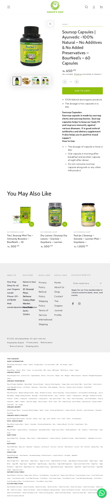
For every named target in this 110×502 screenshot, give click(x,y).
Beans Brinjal (28, 384)
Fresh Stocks (98, 478)
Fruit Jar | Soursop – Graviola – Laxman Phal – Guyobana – (87, 238)
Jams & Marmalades (90, 398)
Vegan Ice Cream (45, 461)
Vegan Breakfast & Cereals (59, 461)
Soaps (13, 450)
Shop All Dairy (11, 370)
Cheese (31, 364)
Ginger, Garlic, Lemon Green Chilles (72, 384)
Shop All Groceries (12, 392)
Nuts (86, 424)
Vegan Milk (15, 464)
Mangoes (67, 375)
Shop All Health (11, 429)
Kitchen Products (47, 455)
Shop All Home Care (12, 455)
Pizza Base (10, 413)
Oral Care (87, 447)
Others (9, 378)
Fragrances (37, 447)
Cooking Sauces (43, 398)
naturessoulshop (22, 339)
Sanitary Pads (95, 447)
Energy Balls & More (44, 429)
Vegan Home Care (17, 470)
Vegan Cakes (52, 464)
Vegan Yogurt (23, 464)
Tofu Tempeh (63, 364)
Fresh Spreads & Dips (18, 478)
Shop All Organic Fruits (13, 375)
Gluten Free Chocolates (95, 492)
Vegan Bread (32, 464)
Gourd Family (88, 384)
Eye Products (45, 447)
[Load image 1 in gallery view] (17, 81)
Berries (43, 375)
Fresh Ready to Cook (68, 478)
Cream (29, 370)
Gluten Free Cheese (89, 487)
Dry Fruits (71, 424)
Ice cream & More (37, 370)
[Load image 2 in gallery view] (26, 81)
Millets (17, 401)
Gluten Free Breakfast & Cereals (71, 490)
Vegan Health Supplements (64, 464)
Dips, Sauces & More (55, 398)
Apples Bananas (35, 375)
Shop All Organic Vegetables (15, 384)
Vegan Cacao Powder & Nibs (82, 464)
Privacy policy (32, 342)
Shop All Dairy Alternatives (14, 364)
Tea (16, 404)
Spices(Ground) (86, 401)
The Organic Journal (58, 306)
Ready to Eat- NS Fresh (31, 475)
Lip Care (77, 447)
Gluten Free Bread (29, 487)
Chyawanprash (33, 429)
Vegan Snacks (34, 461)
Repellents (75, 455)
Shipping (78, 74)
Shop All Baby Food (12, 438)
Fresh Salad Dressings (32, 478)
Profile (57, 314)
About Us (59, 287)
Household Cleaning (35, 455)
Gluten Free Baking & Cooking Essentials (48, 490)
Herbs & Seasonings (58, 392)
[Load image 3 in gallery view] (36, 81)
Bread (41, 410)
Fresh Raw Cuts (55, 475)
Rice (60, 401)
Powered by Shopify (15, 343)
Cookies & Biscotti (70, 410)
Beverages (35, 395)
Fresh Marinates (76, 418)
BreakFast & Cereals (46, 392)
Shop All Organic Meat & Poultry (16, 418)
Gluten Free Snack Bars (79, 492)
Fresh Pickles (44, 478)
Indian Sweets (79, 424)
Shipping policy (32, 346)
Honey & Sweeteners (71, 392)
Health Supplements (71, 429)
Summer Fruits (25, 375)
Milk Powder (55, 370)
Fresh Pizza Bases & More (14, 481)
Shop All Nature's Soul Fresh (15, 475)
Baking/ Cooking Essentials (26, 392)
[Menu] (8, 7)
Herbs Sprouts (97, 384)
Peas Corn (62, 387)
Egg (44, 418)
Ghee (68, 398)
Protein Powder (93, 429)
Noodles (22, 401)
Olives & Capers (42, 401)
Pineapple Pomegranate (95, 375)
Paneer (72, 370)
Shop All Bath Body (12, 447)
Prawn (63, 418)
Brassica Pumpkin (38, 384)
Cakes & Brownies (89, 410)
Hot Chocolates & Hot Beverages (88, 392)
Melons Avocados (76, 375)
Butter (26, 364)
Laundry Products (58, 455)
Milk (57, 364)
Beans (37, 392)
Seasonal (85, 375)
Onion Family (43, 387)
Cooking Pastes (77, 395)
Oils (79, 429)
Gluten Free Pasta (64, 487)
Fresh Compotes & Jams (83, 475)
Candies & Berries (22, 429)
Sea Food (29, 418)
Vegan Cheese (25, 461)
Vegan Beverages (42, 464)
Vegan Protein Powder (89, 467)
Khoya (49, 370)
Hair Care (60, 447)
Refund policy (46, 342)
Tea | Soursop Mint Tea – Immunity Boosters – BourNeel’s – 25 (20, 238)
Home (64, 24)
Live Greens (26, 387)
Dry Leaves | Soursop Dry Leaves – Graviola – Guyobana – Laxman (54, 238)
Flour (64, 398)
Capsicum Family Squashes (52, 384)
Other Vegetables (53, 387)
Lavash (47, 410)
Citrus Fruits (50, 375)
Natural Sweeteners (81, 438)
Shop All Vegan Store (13, 461)
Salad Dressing (67, 401)
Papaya (58, 375)
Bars (54, 424)
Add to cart (82, 91)
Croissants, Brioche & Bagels (30, 410)
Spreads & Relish (97, 401)
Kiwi (62, 375)
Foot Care (53, 447)
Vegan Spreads (69, 467)
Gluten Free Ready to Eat (30, 492)
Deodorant (29, 447)
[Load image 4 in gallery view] (45, 81)
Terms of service (16, 346)
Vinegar (21, 404)
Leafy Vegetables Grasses (14, 387)
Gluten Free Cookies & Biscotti (15, 495)
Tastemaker (10, 404)
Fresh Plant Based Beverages (84, 478)
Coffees (69, 395)
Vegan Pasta (18, 467)
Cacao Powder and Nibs (46, 395)
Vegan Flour (94, 464)
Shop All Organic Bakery (14, 410)
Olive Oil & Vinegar (31, 401)
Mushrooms (35, 387)
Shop (57, 291)
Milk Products (64, 370)
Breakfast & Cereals (96, 395)
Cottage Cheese (38, 364)
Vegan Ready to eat (29, 467)
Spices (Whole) (76, 401)
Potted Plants (88, 387)
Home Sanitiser (24, 455)
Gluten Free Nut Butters (14, 492)
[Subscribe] (101, 283)
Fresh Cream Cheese (55, 478)
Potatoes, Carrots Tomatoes (75, 387)
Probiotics (85, 429)
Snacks (27, 424)
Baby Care (22, 447)
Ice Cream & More (50, 364)
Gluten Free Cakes (41, 487)
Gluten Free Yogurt (16, 490)
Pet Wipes (67, 455)
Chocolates (99, 410)
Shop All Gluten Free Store (14, 487)
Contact (58, 296)
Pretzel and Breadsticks (57, 410)
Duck (40, 418)
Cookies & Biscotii (62, 424)
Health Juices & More (58, 429)
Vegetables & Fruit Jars (95, 438)
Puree (8, 441)
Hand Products (69, 447)
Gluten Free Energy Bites (46, 492)
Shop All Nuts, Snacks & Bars (15, 424)
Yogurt (71, 364)
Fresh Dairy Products (29, 481)
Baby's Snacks (31, 438)
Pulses (55, 401)
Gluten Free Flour (52, 487)
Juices (56, 395)
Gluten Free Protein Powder (63, 492)
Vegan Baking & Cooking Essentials (78, 461)
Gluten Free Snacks (76, 487)
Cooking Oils (23, 398)
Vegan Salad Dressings (42, 467)
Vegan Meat (78, 467)
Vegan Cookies (94, 461)
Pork (59, 418)
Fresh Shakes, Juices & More (45, 481)
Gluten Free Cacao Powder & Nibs (92, 490)
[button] (86, 7)
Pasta (50, 401)
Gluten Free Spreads (29, 490)
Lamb (48, 418)
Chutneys (62, 395)
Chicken (35, 418)
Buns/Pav (79, 410)
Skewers (53, 418)
